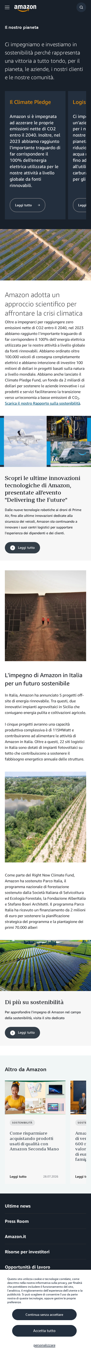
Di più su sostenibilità (34, 1002)
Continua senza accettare (44, 1314)
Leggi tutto (26, 547)
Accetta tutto (44, 1330)
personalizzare (44, 1345)
